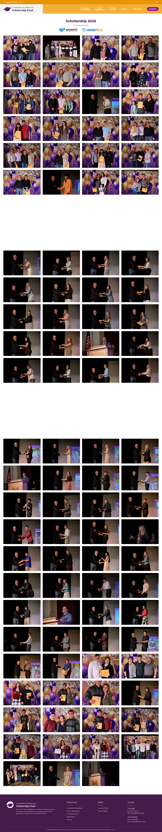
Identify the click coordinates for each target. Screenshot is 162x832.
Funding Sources (72, 814)
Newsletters (138, 9)
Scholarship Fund (22, 10)
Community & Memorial (23, 7)
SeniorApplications (99, 9)
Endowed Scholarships (74, 808)
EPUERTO (112, 829)
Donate (69, 819)
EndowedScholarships (85, 9)
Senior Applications (73, 811)
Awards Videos (103, 811)
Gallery (123, 9)
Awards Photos (103, 808)
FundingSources (112, 9)
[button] (157, 2)
